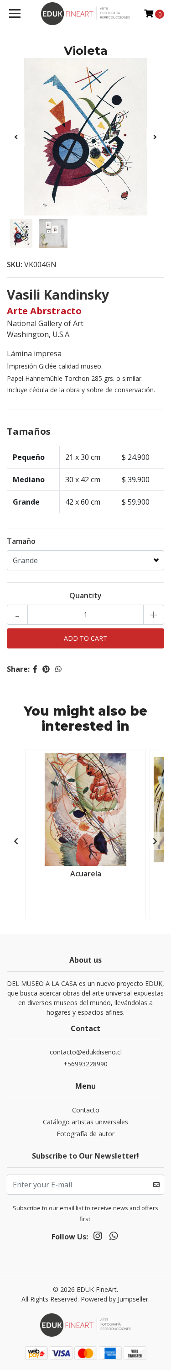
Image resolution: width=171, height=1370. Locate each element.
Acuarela (85, 874)
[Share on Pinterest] (46, 669)
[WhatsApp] (113, 1237)
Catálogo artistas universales (85, 1121)
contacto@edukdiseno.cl (86, 1052)
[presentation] (16, 137)
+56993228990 (85, 1063)
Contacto (85, 1110)
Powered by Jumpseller (114, 1299)
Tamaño (21, 541)
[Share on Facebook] (35, 669)
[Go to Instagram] (97, 1237)
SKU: (14, 264)
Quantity (85, 595)
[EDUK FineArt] (85, 13)
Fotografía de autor (85, 1133)
